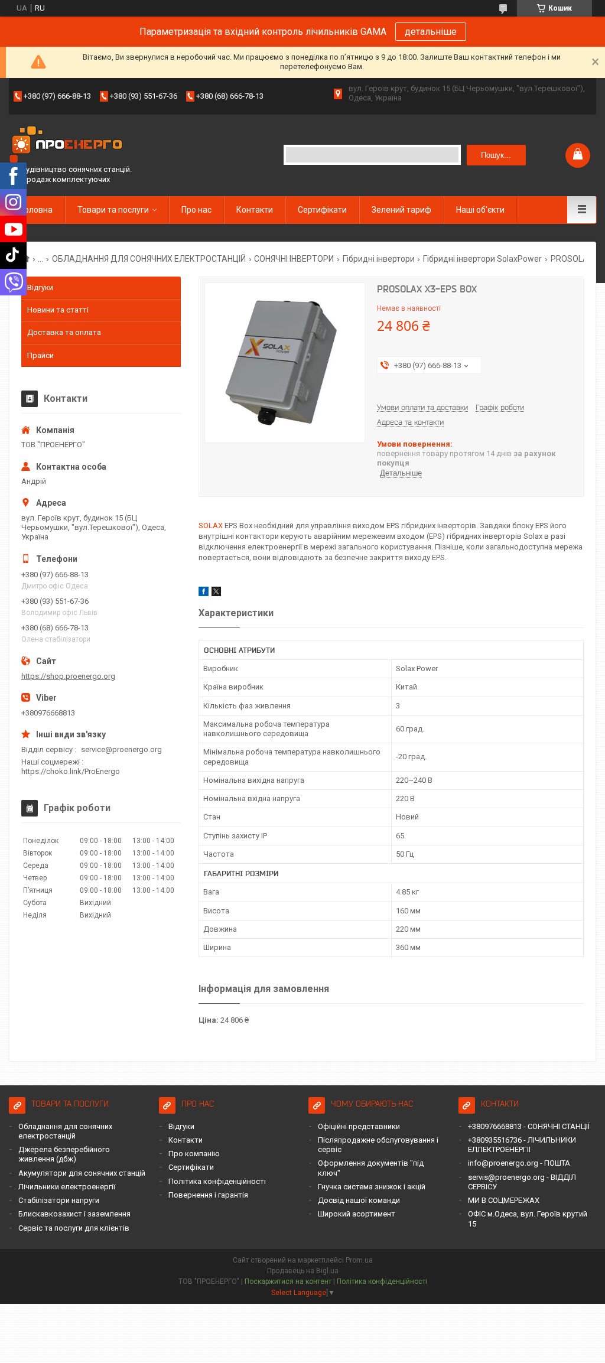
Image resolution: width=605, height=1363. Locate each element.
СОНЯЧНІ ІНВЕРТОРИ (294, 259)
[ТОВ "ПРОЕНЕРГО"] (68, 145)
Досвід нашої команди (359, 1200)
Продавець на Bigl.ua (303, 1271)
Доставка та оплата (64, 332)
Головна (37, 209)
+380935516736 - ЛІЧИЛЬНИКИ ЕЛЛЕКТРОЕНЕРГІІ (522, 1145)
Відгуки (40, 287)
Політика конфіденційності (217, 1181)
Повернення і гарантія (208, 1194)
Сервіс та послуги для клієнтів (73, 1228)
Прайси (40, 355)
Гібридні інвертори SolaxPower (482, 259)
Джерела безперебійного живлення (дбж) (64, 1154)
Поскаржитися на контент (288, 1281)
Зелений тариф (401, 209)
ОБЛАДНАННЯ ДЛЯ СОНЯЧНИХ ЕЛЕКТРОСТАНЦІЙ (149, 259)
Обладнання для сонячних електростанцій (65, 1131)
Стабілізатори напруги (58, 1200)
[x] (216, 593)
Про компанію (194, 1153)
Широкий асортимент (356, 1213)
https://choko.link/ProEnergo (70, 771)
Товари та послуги (113, 209)
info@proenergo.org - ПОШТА (519, 1163)
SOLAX (211, 525)
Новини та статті (58, 309)
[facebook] (204, 593)
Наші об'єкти (480, 209)
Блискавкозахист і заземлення (74, 1213)
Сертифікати (322, 209)
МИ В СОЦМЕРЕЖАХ (503, 1200)
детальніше (431, 31)
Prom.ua (359, 1260)
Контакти (254, 209)
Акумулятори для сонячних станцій (81, 1173)
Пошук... (496, 155)
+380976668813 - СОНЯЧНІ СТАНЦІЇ (529, 1126)
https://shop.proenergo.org (68, 676)
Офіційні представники (359, 1126)
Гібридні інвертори (379, 259)
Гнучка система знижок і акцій (371, 1186)
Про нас (196, 209)
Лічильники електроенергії (66, 1186)
